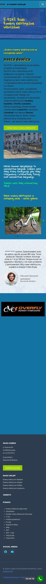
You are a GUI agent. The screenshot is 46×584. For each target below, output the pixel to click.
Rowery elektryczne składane (13, 479)
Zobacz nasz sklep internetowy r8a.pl (20, 184)
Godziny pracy (12, 467)
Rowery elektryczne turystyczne (14, 488)
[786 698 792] (40, 578)
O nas (8, 517)
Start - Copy (10, 533)
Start (7, 530)
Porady (8, 522)
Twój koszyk (10, 535)
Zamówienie (10, 511)
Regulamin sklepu (12, 525)
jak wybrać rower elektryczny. (25, 121)
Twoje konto (10, 538)
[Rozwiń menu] (42, 4)
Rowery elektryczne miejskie (12, 482)
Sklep (8, 527)
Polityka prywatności (13, 519)
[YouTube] (12, 551)
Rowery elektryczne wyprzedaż (16, 509)
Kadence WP (8, 571)
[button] (2, 220)
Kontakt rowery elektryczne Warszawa (19, 514)
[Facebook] (5, 551)
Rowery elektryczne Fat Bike (12, 485)
